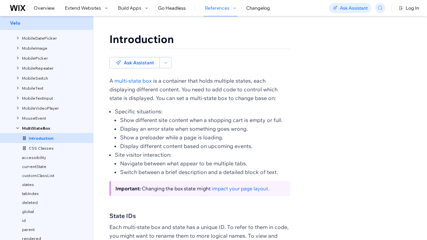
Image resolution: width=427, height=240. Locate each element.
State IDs (122, 216)
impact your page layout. (241, 188)
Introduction (141, 39)
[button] (134, 62)
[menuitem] (46, 23)
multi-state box (133, 80)
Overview (44, 8)
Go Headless (172, 8)
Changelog (258, 8)
